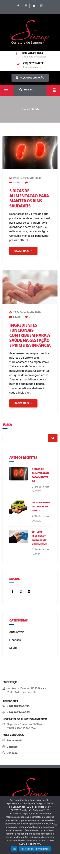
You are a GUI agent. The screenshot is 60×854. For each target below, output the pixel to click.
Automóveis (16, 632)
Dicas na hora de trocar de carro (41, 506)
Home (24, 109)
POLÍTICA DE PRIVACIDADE (35, 849)
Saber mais (21, 250)
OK (14, 849)
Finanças (15, 640)
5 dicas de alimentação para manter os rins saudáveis (29, 198)
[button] (30, 78)
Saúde (16, 182)
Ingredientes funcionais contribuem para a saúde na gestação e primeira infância (29, 335)
